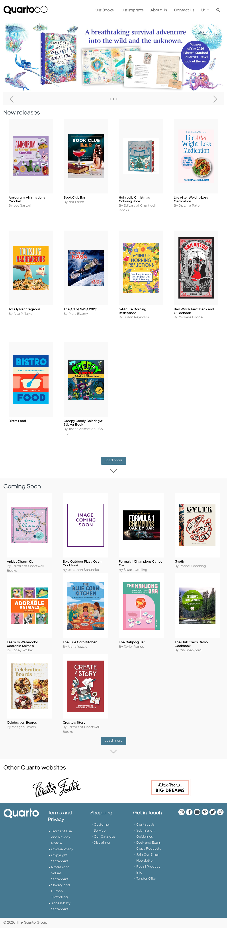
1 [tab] (110, 99)
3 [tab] (116, 99)
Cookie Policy (62, 849)
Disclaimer (102, 842)
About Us (159, 10)
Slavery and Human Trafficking (60, 891)
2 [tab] (113, 99)
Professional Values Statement (60, 873)
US (203, 10)
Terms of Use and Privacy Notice (61, 837)
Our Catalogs (104, 836)
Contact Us (184, 10)
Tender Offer (146, 878)
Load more (115, 460)
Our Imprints (132, 10)
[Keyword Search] (218, 10)
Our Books (104, 10)
